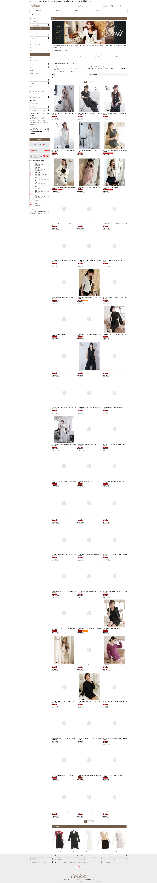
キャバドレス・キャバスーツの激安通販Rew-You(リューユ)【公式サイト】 (39, 131)
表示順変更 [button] (94, 74)
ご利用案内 (39, 139)
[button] (118, 11)
